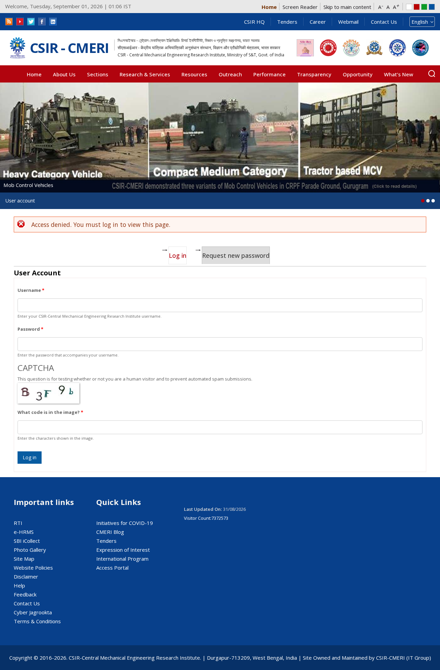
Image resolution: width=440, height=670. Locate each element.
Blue (432, 7)
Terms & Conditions (37, 621)
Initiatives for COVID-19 (124, 522)
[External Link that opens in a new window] (305, 47)
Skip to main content (347, 6)
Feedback (25, 594)
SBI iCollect (27, 540)
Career (318, 21)
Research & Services (145, 74)
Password (30, 329)
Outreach (230, 74)
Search (431, 73)
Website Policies (33, 567)
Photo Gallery (30, 549)
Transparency (314, 74)
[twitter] (31, 21)
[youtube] (20, 21)
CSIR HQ (254, 21)
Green (424, 7)
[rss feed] (9, 21)
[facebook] (42, 21)
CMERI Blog (110, 531)
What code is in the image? (50, 412)
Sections (97, 74)
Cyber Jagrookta (33, 612)
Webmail (348, 21)
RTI (18, 522)
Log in (178, 255)
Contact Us (384, 21)
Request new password (236, 255)
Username (31, 290)
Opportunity (358, 74)
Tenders (287, 21)
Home (269, 6)
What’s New (398, 74)
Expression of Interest (123, 549)
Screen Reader (300, 6)
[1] (428, 200)
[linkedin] (53, 21)
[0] (423, 200)
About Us (64, 74)
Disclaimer (26, 576)
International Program (122, 558)
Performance (269, 74)
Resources (194, 74)
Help (19, 585)
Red (417, 7)
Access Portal (112, 567)
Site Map (24, 558)
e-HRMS (24, 531)
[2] (433, 200)
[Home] (17, 48)
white (409, 7)
